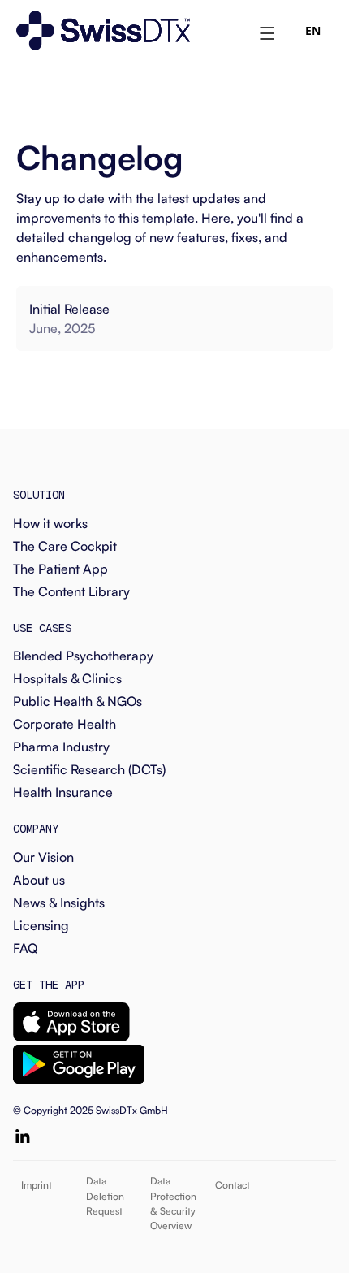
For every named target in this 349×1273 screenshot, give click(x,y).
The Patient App (60, 569)
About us (39, 880)
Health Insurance (63, 792)
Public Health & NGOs (77, 701)
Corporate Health (64, 724)
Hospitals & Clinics (67, 678)
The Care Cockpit (65, 546)
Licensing (41, 925)
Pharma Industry (61, 746)
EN (313, 30)
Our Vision (43, 857)
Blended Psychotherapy (83, 655)
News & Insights (59, 902)
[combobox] (313, 31)
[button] (267, 30)
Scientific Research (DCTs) (89, 769)
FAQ (25, 948)
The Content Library (71, 591)
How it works (50, 523)
